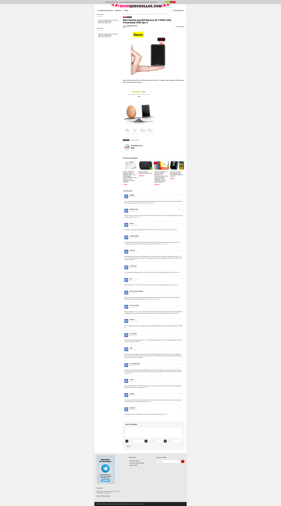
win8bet (132, 195)
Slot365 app (133, 333)
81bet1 (132, 223)
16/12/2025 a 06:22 (134, 210)
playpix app (133, 266)
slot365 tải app (134, 305)
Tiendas (126, 10)
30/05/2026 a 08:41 (134, 321)
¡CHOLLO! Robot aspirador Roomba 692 (145, 172)
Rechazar (173, 2)
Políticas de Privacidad (105, 495)
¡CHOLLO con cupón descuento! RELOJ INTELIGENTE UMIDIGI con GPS (176, 174)
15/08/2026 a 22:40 (134, 365)
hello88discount (135, 363)
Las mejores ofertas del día (105, 10)
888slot (132, 319)
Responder (180, 195)
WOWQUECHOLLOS (132, 26)
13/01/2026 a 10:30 (134, 251)
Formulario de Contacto (134, 460)
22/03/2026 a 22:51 (134, 267)
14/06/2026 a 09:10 (134, 335)
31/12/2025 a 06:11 (134, 237)
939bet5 (132, 393)
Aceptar (167, 2)
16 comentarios (180, 26)
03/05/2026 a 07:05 (134, 306)
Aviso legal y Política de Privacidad (136, 462)
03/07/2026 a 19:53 (134, 349)
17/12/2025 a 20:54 (134, 225)
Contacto (98, 495)
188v (131, 348)
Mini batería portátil (134, 140)
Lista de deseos (178, 10)
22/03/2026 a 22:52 (134, 292)
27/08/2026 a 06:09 (134, 409)
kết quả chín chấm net (136, 291)
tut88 (131, 379)
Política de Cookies (133, 465)
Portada (131, 14)
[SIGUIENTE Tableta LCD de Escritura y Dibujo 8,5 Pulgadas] (279, 502)
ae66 (131, 278)
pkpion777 (133, 408)
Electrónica (129, 17)
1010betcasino (134, 236)
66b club (132, 250)
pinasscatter (134, 209)
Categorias (118, 10)
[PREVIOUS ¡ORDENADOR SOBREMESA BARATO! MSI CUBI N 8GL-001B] (1, 502)
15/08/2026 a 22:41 (134, 381)
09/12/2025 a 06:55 (134, 196)
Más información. (161, 2)
